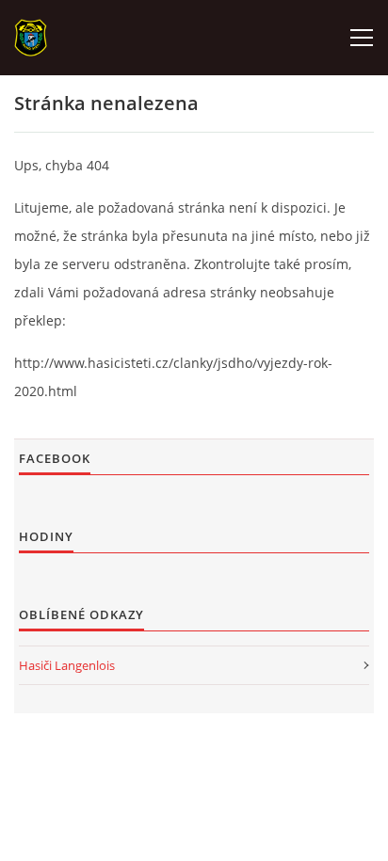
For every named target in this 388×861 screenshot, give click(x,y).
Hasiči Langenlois (67, 665)
